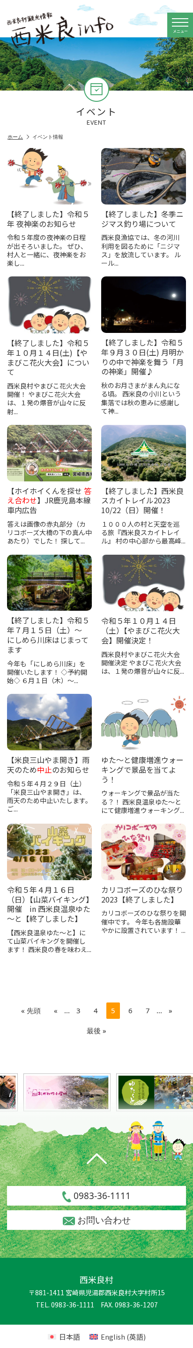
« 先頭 (31, 1010)
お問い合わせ (104, 1220)
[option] (60, 1092)
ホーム (15, 137)
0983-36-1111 (102, 1196)
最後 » (96, 1030)
